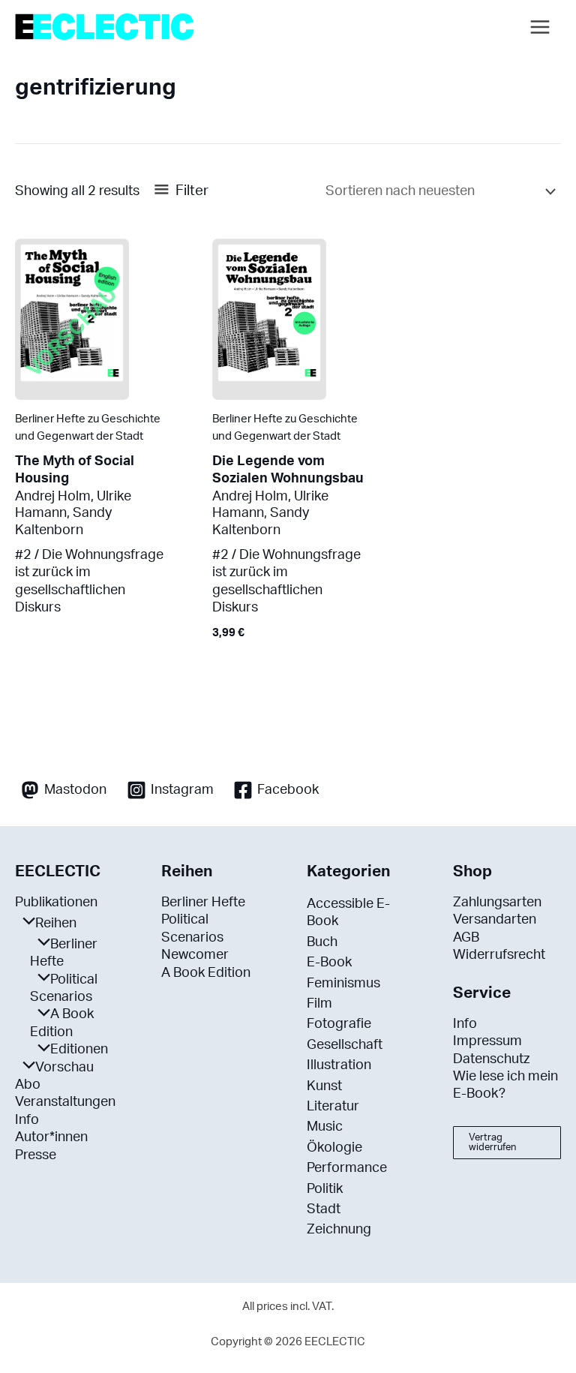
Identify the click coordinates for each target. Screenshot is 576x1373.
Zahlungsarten (497, 902)
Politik (325, 1189)
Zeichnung (339, 1229)
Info (27, 1120)
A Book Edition (205, 973)
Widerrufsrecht (499, 955)
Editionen (79, 1049)
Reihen (55, 923)
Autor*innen (51, 1137)
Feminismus (343, 983)
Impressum (487, 1041)
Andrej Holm (53, 496)
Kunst (324, 1086)
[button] (507, 1142)
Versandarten (494, 920)
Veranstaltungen (65, 1102)
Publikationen (56, 902)
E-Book (329, 962)
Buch (322, 942)
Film (319, 1004)
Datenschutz (491, 1059)
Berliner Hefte (203, 902)
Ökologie (334, 1148)
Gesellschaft (344, 1045)
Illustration (339, 1065)
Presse (35, 1155)
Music (325, 1127)
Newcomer (195, 955)
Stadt (323, 1209)
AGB (466, 938)
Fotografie (339, 1024)
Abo (27, 1085)
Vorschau (64, 1067)
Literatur (333, 1106)
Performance (347, 1168)
